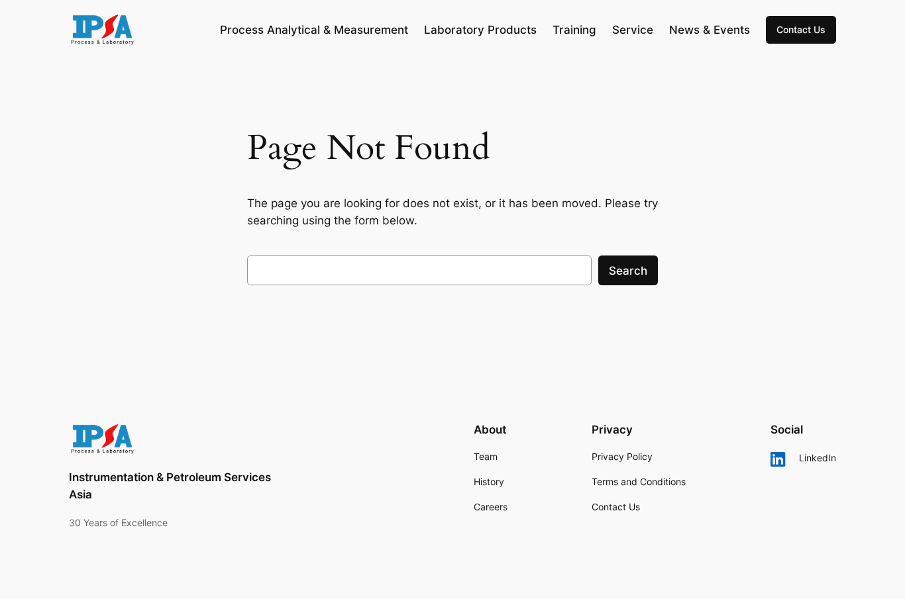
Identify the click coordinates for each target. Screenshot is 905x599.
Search (628, 270)
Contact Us (800, 29)
